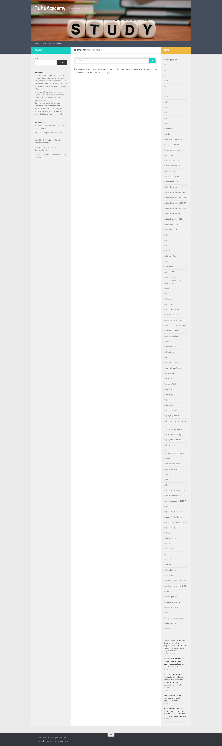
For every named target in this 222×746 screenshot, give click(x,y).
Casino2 (169, 294)
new (167, 480)
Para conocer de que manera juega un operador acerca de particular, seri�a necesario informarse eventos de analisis (49, 111)
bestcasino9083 (172, 182)
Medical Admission (173, 464)
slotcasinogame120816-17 (176, 581)
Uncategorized (171, 597)
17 (167, 86)
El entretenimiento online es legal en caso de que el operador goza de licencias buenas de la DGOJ (51, 86)
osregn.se (169, 506)
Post (44, 44)
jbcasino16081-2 (172, 384)
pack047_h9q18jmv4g (174, 517)
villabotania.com (172, 607)
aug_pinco (170, 155)
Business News (171, 256)
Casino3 (169, 299)
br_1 (168, 251)
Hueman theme (63, 741)
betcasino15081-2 (173, 224)
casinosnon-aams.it (173, 331)
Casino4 (169, 304)
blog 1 (168, 240)
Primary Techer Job (173, 538)
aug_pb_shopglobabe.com (176, 150)
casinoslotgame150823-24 (176, 325)
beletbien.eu (170, 171)
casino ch (169, 267)
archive (168, 134)
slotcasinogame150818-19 (176, 586)
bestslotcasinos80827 (174, 214)
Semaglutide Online (173, 575)
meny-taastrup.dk (172, 469)
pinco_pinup (170, 528)
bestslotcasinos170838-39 (176, 208)
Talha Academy (50, 8)
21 (167, 97)
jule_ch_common (172, 416)
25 (167, 102)
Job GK (168, 400)
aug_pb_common (173, 145)
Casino (168, 261)
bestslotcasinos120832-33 (176, 198)
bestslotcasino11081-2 (174, 187)
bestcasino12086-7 (173, 176)
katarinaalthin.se (172, 445)
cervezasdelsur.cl (172, 347)
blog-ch (169, 246)
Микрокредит (171, 623)
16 (167, 81)
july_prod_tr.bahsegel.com (176, 434)
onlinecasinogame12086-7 (176, 501)
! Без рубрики (171, 60)
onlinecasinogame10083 (175, 496)
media (168, 458)
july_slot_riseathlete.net (175, 440)
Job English (170, 395)
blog (167, 235)
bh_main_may (171, 230)
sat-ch (168, 565)
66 (167, 123)
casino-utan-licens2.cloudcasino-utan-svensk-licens (173, 280)
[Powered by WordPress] (43, 741)
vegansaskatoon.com (174, 602)
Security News (171, 570)
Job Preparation (55, 44)
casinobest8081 (172, 315)
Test (168, 591)
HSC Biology (170, 373)
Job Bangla (170, 389)
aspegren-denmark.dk (174, 139)
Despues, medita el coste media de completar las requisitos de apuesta (173, 698)
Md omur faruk (40, 154)
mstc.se (169, 474)
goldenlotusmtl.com (173, 368)
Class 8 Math (170, 352)
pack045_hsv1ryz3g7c (174, 512)
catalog (168, 341)
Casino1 (169, 288)
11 (167, 70)
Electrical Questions (173, 363)
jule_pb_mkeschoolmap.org (176, 421)
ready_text (170, 549)
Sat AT (168, 559)
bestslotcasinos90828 (174, 219)
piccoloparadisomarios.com (176, 522)
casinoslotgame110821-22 (176, 320)
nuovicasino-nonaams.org (175, 490)
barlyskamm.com (172, 161)
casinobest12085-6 (173, 309)
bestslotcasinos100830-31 (176, 192)
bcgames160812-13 (173, 166)
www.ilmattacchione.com (175, 618)
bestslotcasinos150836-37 (176, 203)
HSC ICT (169, 379)
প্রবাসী (168, 628)
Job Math (169, 405)
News (168, 485)
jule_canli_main (172, 410)
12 (167, 75)
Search (37, 58)
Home (37, 44)
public (168, 543)
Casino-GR (170, 272)
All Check (169, 129)
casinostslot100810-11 (174, 336)
